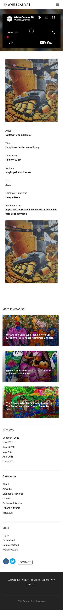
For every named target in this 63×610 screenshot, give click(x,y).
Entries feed (8, 540)
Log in (5, 535)
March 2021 (8, 461)
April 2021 (7, 456)
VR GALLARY (48, 580)
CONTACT (25, 562)
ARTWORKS (14, 580)
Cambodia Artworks (12, 494)
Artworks (7, 489)
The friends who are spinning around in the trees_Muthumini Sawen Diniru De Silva (29, 406)
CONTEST (35, 580)
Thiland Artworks (11, 508)
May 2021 (7, 452)
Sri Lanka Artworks (12, 503)
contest (6, 498)
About (5, 484)
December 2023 (10, 438)
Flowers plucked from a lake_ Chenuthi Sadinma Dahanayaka (28, 372)
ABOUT (25, 580)
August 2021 (9, 447)
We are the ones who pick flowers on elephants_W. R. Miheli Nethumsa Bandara (29, 336)
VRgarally (7, 512)
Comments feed (10, 545)
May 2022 (7, 442)
